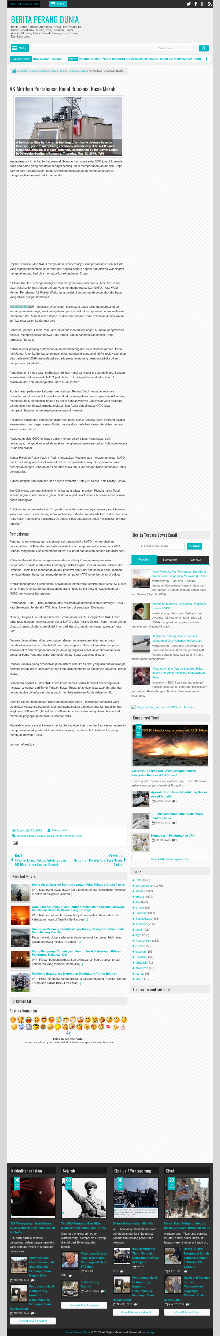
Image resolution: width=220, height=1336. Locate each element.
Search (204, 48)
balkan (41, 835)
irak (137, 902)
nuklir (59, 835)
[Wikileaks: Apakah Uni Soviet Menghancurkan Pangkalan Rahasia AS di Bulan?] (170, 745)
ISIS (138, 880)
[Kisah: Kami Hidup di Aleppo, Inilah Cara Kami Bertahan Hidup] (187, 1198)
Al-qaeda (141, 924)
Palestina (141, 913)
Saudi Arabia (143, 918)
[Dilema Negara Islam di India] (136, 1198)
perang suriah (144, 885)
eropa (50, 835)
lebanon (140, 951)
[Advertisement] (72, 81)
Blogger (151, 1332)
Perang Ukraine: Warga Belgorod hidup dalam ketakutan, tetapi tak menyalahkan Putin (128, 58)
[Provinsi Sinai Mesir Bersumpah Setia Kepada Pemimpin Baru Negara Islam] (19, 1265)
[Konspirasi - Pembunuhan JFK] (140, 842)
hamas (139, 973)
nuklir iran (141, 968)
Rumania (68, 835)
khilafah (140, 896)
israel (138, 907)
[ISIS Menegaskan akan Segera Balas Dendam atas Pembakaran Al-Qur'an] (33, 1198)
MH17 (139, 979)
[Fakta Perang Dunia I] (70, 1289)
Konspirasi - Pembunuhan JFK (173, 835)
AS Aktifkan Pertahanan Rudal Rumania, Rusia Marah (62, 89)
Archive (196, 560)
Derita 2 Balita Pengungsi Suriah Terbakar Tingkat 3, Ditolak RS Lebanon (196, 1257)
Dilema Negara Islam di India (133, 1223)
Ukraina (140, 957)
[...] (73, 894)
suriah (139, 891)
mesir (139, 929)
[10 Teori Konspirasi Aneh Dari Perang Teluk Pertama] (140, 821)
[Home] (13, 71)
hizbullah (141, 962)
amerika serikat (26, 835)
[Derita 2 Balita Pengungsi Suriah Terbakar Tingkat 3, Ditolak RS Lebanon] (173, 1256)
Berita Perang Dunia (45, 19)
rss (209, 4)
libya (138, 935)
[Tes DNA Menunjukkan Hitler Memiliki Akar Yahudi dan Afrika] (84, 1198)
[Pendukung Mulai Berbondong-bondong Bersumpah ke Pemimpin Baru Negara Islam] (19, 1293)
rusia (79, 835)
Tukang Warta (60, 830)
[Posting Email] (14, 843)
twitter (188, 4)
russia (139, 946)
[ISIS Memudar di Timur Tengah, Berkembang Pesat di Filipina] (122, 1256)
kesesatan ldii (18, 306)
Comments (170, 560)
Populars (144, 559)
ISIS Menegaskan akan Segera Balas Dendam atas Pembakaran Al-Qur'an (32, 1228)
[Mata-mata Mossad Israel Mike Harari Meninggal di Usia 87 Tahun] (70, 1260)
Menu (60, 3)
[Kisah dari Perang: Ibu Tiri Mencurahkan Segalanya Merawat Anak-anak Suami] (173, 1284)
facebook (195, 4)
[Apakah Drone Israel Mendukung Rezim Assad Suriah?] (140, 799)
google (202, 4)
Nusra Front (143, 940)
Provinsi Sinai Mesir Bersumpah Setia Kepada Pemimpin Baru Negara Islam (41, 1266)
